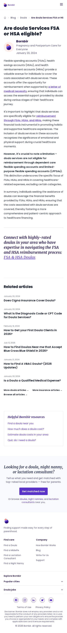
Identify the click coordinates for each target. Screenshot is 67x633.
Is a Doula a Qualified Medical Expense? (32, 380)
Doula (23, 17)
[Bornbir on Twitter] (42, 600)
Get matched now (33, 491)
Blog (13, 17)
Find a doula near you (21, 423)
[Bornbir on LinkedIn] (33, 600)
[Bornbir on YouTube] (50, 600)
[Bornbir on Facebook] (16, 600)
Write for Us (42, 555)
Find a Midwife (11, 550)
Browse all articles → (15, 394)
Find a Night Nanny (14, 563)
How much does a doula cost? (26, 429)
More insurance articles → (47, 390)
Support (40, 560)
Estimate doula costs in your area (28, 434)
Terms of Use (24, 607)
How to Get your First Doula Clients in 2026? (30, 332)
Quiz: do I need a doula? (22, 440)
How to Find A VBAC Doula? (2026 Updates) (28, 365)
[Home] (5, 17)
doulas (23, 499)
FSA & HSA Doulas (19, 257)
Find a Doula (10, 545)
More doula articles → (16, 390)
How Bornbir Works (46, 545)
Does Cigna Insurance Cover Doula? (29, 300)
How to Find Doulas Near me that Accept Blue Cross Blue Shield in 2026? (33, 349)
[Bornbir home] (9, 5)
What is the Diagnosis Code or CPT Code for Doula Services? (33, 315)
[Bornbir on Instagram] (24, 600)
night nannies (35, 499)
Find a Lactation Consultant (12, 557)
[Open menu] (61, 4)
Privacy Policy (43, 607)
